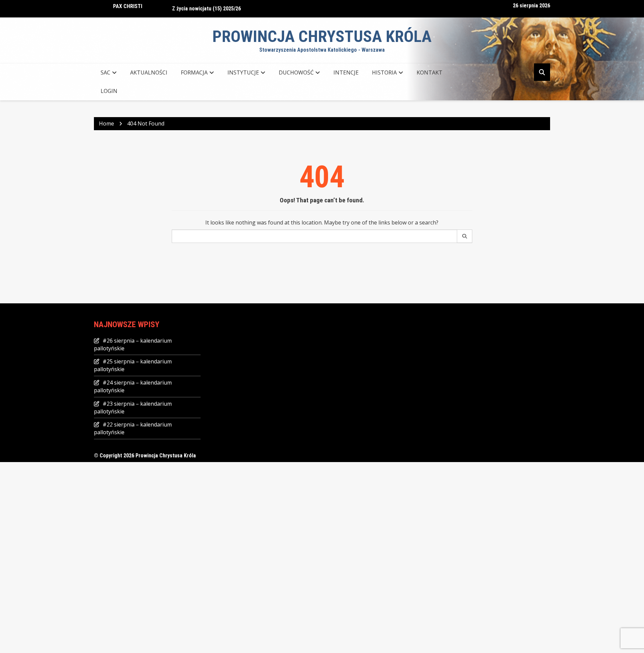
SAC (105, 72)
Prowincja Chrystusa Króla (322, 36)
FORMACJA (194, 72)
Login (109, 91)
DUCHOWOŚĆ (296, 72)
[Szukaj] (464, 236)
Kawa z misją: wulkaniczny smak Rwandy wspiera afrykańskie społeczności (257, 11)
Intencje (346, 72)
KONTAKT (429, 72)
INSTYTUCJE (243, 72)
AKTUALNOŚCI (148, 72)
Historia (384, 72)
